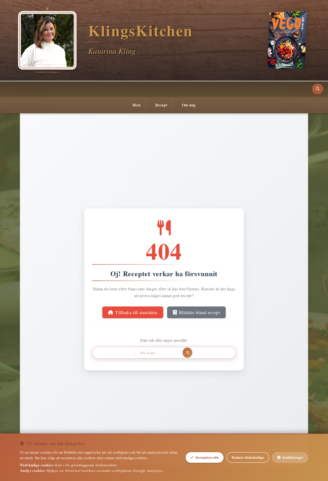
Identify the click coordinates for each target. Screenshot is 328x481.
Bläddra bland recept (199, 312)
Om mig (188, 105)
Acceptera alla (207, 457)
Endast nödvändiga (248, 457)
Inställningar (292, 457)
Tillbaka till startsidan (136, 312)
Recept (161, 105)
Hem (136, 105)
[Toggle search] (317, 89)
